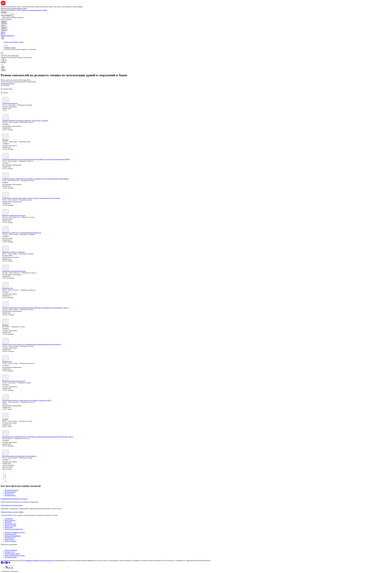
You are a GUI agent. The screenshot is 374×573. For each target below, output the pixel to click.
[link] (4, 27)
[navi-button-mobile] (3, 38)
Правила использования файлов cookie (34, 10)
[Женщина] (5, 136)
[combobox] (10, 56)
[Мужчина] (5, 99)
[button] (3, 32)
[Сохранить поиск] (3, 67)
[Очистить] (3, 60)
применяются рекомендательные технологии (39, 560)
